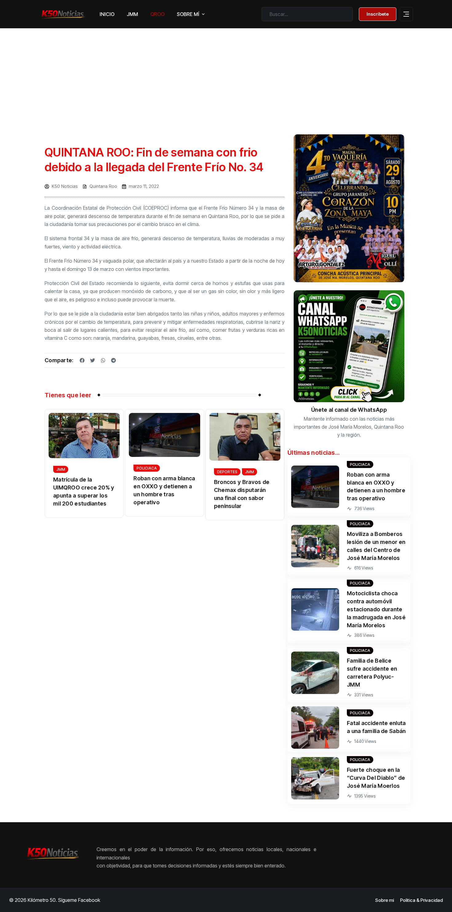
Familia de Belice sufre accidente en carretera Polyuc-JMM (372, 672)
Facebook (89, 900)
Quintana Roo (103, 186)
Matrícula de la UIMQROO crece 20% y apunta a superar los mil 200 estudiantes (83, 491)
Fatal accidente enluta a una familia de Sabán (376, 727)
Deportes (227, 472)
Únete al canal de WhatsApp (349, 409)
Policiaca (147, 468)
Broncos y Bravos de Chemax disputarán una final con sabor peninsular (242, 494)
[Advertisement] (226, 76)
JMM (60, 469)
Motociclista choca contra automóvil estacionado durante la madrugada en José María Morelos (376, 609)
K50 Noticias (65, 186)
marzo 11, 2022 (144, 186)
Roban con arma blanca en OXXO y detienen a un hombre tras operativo (164, 490)
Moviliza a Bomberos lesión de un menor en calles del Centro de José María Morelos (376, 546)
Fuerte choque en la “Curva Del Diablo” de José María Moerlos (376, 778)
